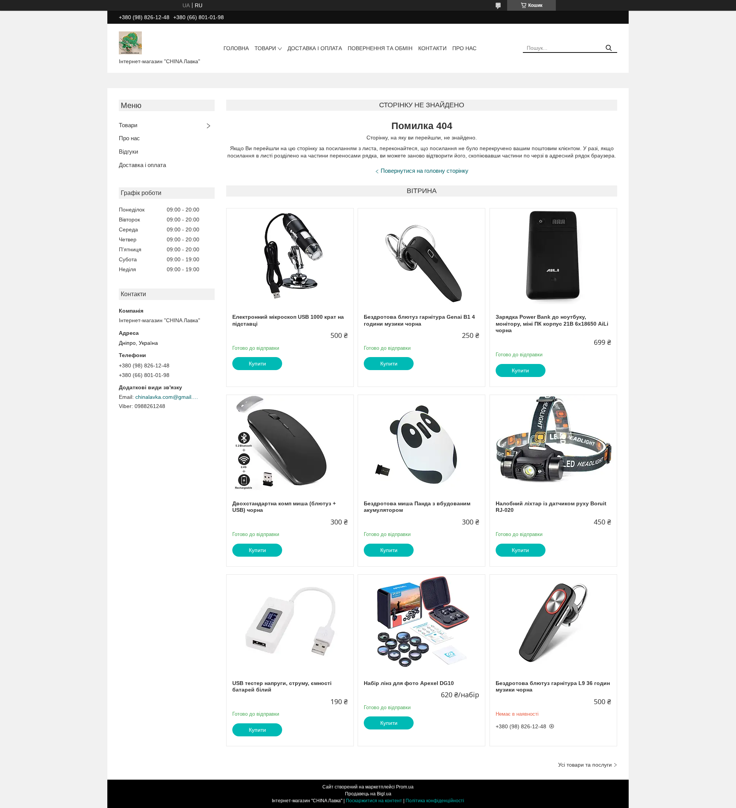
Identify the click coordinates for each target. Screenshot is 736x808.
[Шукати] (608, 48)
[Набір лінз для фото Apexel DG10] (421, 622)
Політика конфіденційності (435, 800)
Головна (236, 48)
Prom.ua (405, 787)
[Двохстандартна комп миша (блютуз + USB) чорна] (290, 443)
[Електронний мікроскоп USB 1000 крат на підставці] (290, 256)
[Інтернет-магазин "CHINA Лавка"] (130, 42)
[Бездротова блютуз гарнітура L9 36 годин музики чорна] (553, 622)
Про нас (464, 48)
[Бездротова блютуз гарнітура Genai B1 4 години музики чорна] (421, 256)
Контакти (432, 48)
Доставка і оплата (315, 48)
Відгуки (128, 151)
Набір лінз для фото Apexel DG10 (409, 683)
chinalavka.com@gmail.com (167, 397)
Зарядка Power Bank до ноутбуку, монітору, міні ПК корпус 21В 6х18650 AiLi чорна (552, 323)
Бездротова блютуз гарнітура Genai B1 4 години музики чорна (419, 320)
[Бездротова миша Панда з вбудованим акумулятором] (421, 443)
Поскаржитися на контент (374, 800)
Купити (257, 364)
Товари (265, 48)
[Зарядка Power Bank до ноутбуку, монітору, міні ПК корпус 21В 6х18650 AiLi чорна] (553, 256)
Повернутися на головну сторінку (424, 170)
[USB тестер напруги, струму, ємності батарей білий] (290, 622)
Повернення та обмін (380, 48)
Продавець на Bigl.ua (368, 794)
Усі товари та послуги (585, 765)
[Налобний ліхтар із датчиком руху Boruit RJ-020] (553, 443)
